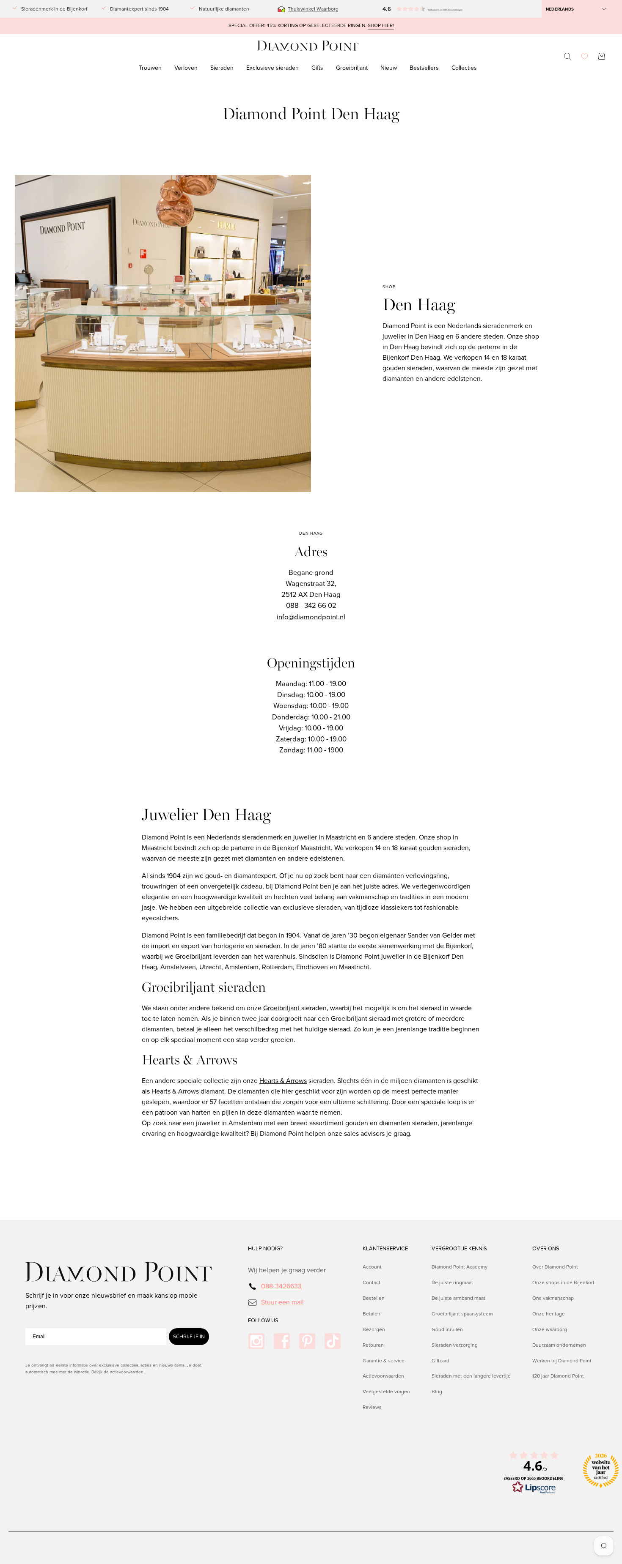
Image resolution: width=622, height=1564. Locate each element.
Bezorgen (374, 1329)
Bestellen (374, 1298)
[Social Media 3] (307, 1341)
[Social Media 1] (256, 1341)
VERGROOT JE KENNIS (459, 1248)
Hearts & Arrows (283, 1081)
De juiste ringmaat (452, 1282)
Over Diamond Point (555, 1267)
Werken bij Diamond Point (562, 1360)
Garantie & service (384, 1360)
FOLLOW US (263, 1320)
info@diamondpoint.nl (311, 617)
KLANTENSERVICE (385, 1248)
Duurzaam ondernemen (559, 1344)
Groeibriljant (281, 1008)
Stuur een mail (282, 1302)
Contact (371, 1282)
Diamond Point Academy (459, 1267)
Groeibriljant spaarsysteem (462, 1313)
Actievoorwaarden (383, 1376)
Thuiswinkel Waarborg (313, 9)
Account (372, 1267)
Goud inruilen (447, 1329)
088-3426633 (281, 1286)
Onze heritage (548, 1313)
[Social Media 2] (281, 1341)
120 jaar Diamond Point (558, 1376)
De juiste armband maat (458, 1298)
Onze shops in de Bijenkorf (563, 1282)
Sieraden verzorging (455, 1344)
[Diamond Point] (308, 46)
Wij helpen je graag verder (287, 1270)
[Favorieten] (584, 56)
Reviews (372, 1407)
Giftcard (440, 1360)
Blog (437, 1391)
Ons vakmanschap (553, 1298)
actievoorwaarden (126, 1372)
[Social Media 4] (332, 1341)
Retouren (373, 1344)
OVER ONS (545, 1248)
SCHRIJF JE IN (189, 1336)
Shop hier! (381, 25)
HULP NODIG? (265, 1248)
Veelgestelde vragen (386, 1391)
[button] (404, 9)
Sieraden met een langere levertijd (471, 1376)
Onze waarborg (549, 1329)
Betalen (371, 1313)
